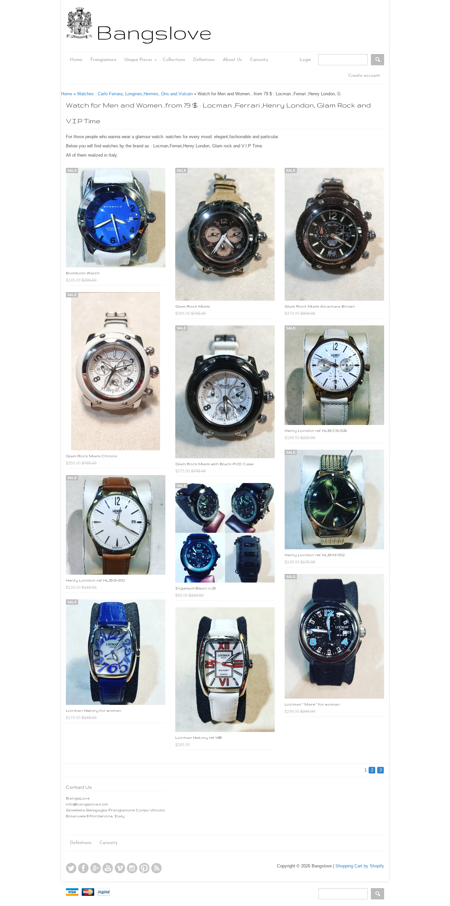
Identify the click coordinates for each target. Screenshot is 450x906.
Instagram (132, 868)
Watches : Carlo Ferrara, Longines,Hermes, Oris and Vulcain (135, 93)
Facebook (83, 868)
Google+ (95, 868)
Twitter (71, 868)
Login (305, 59)
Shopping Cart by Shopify (359, 865)
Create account (364, 75)
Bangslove (154, 32)
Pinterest (144, 868)
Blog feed (156, 868)
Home (66, 93)
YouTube (107, 868)
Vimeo (120, 868)
